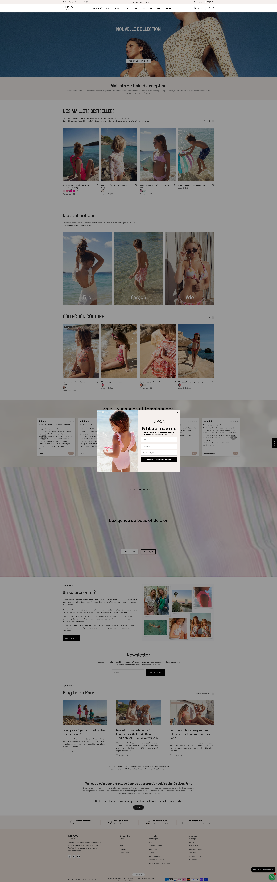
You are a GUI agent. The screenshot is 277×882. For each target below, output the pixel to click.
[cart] (213, 8)
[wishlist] (209, 8)
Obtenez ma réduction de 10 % (159, 459)
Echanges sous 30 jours (140, 2)
